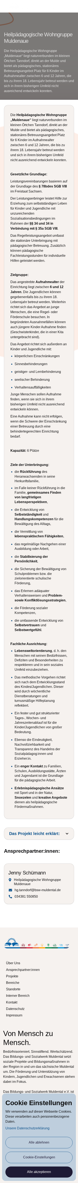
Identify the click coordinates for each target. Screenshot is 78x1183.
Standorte (13, 989)
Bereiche (12, 982)
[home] (33, 6)
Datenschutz (15, 1009)
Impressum (14, 1015)
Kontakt (11, 1002)
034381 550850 (26, 896)
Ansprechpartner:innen (23, 970)
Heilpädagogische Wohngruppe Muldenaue (37, 882)
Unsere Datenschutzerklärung (27, 1128)
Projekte (12, 976)
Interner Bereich (18, 995)
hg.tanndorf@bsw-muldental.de (38, 890)
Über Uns (13, 963)
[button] (72, 6)
